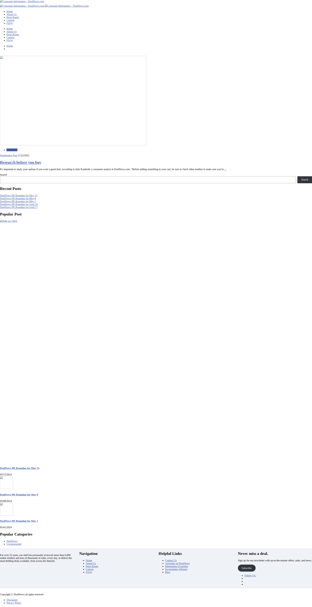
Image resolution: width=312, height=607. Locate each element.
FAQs (9, 23)
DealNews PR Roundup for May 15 (18, 195)
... (225, 169)
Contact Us (171, 560)
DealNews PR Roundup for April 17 (19, 207)
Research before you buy (20, 162)
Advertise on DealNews (177, 563)
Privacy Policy (13, 602)
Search (3, 174)
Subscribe (247, 568)
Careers (10, 20)
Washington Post (8, 155)
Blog (167, 572)
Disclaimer (12, 600)
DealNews (11, 150)
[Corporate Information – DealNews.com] (22, 1)
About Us (11, 14)
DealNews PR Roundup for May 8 (18, 198)
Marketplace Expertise (176, 566)
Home (9, 11)
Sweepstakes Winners (176, 569)
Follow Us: (250, 575)
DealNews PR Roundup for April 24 (19, 204)
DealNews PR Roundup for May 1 (18, 201)
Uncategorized (13, 544)
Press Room (12, 17)
